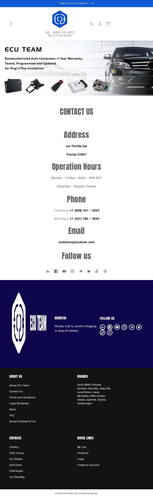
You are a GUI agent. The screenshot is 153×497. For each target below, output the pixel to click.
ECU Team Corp (70, 493)
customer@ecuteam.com (77, 242)
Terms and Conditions (22, 397)
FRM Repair (16, 470)
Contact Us (16, 391)
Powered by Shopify (88, 493)
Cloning (13, 447)
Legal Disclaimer (19, 403)
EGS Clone (15, 464)
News (12, 409)
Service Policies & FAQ (22, 421)
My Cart (82, 447)
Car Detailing (17, 476)
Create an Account (88, 464)
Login (80, 459)
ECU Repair (16, 459)
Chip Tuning (16, 453)
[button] (11, 24)
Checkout (83, 453)
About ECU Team (19, 385)
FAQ (11, 415)
